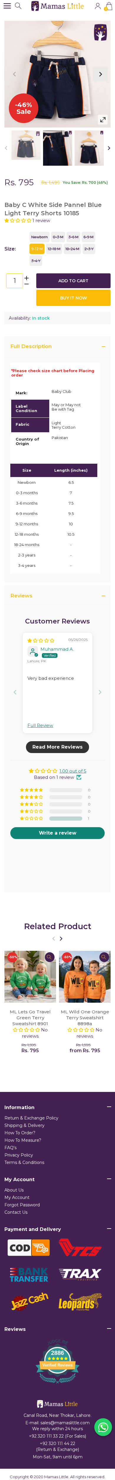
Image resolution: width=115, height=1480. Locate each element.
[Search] (19, 6)
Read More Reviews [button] (57, 747)
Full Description (31, 346)
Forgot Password (22, 1205)
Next (100, 74)
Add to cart (73, 280)
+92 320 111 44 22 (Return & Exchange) (57, 1446)
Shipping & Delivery (24, 1125)
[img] (40, 640)
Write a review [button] (57, 833)
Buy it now (73, 298)
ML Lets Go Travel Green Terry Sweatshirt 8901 (30, 1017)
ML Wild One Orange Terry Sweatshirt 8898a (85, 1017)
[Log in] (98, 6)
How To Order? (19, 1132)
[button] (18, 220)
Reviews (21, 596)
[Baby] (26, 145)
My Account (16, 1197)
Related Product (57, 926)
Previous (14, 74)
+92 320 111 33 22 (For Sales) (57, 1436)
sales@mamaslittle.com (65, 1422)
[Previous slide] (15, 692)
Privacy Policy (18, 1155)
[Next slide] (100, 692)
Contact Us (15, 1212)
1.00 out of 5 (73, 771)
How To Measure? (22, 1140)
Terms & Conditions (24, 1162)
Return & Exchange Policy (31, 1118)
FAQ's (10, 1147)
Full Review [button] (40, 725)
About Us (14, 1190)
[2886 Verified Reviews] (57, 1384)
